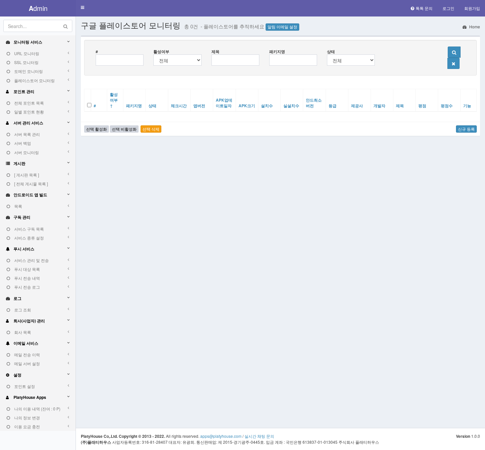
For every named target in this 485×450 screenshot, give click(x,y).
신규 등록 (466, 129)
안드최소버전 (314, 103)
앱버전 (199, 106)
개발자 (379, 106)
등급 (333, 106)
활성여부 (161, 51)
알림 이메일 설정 (282, 27)
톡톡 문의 (424, 8)
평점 (422, 106)
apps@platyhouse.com (221, 436)
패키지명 (277, 51)
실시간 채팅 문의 (259, 436)
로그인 (448, 8)
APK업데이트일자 (224, 103)
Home (474, 26)
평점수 (447, 106)
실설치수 (291, 106)
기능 (467, 106)
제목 (215, 51)
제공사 (357, 106)
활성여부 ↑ (114, 100)
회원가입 (472, 8)
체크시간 (179, 106)
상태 (331, 51)
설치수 (267, 106)
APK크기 (247, 106)
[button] (82, 8)
